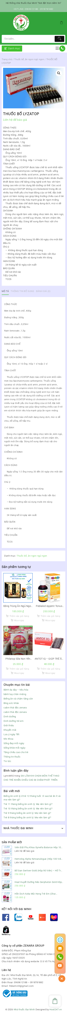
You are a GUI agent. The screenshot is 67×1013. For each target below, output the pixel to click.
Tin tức (7, 761)
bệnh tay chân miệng (15, 694)
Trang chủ (7, 59)
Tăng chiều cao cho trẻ (16, 752)
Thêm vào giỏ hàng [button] (19, 616)
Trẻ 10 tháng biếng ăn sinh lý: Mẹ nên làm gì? (28, 808)
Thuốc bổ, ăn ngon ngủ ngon (29, 59)
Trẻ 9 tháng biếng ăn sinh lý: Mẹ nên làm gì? (27, 813)
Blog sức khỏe (11, 703)
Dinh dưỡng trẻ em (14, 721)
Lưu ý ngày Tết (11, 734)
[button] (59, 73)
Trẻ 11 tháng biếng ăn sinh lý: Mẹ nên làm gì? (28, 804)
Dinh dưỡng (10, 716)
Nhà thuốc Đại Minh (24, 1009)
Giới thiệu (9, 725)
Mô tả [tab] (5, 291)
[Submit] (59, 39)
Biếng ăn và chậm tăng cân (18, 698)
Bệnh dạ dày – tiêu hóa (16, 689)
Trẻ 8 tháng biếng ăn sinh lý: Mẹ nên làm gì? (27, 817)
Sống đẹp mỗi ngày (14, 743)
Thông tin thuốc (12, 756)
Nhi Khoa (8, 739)
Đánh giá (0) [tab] (43, 291)
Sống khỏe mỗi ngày (14, 747)
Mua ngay (19, 620)
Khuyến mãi (10, 730)
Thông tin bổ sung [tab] (22, 291)
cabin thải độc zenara (15, 707)
